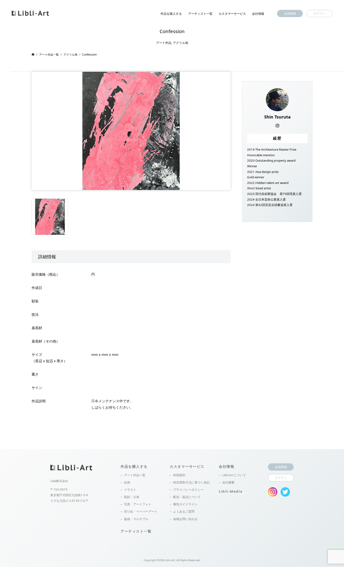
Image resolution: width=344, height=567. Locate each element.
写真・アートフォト (137, 504)
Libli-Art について (234, 475)
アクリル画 (180, 43)
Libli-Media (231, 491)
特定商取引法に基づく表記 (191, 482)
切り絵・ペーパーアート (140, 511)
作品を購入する (171, 13)
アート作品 (163, 43)
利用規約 (179, 475)
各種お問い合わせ (185, 519)
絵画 (127, 482)
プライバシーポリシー (188, 489)
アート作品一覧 (134, 475)
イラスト (130, 489)
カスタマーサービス (232, 13)
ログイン (319, 13)
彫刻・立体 (131, 497)
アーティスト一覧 (200, 13)
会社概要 (228, 482)
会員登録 (290, 13)
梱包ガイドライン (185, 504)
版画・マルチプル (136, 519)
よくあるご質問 (183, 511)
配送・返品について (187, 497)
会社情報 (258, 13)
